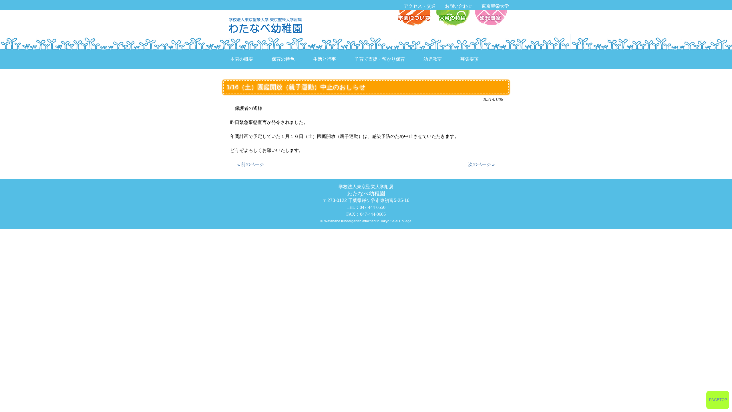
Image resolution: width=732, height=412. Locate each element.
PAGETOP (718, 400)
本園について (415, 18)
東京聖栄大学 (495, 6)
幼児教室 (490, 18)
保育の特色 (453, 18)
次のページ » (481, 164)
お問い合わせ (458, 6)
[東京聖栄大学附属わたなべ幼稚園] (267, 25)
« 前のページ (250, 164)
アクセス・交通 (420, 6)
